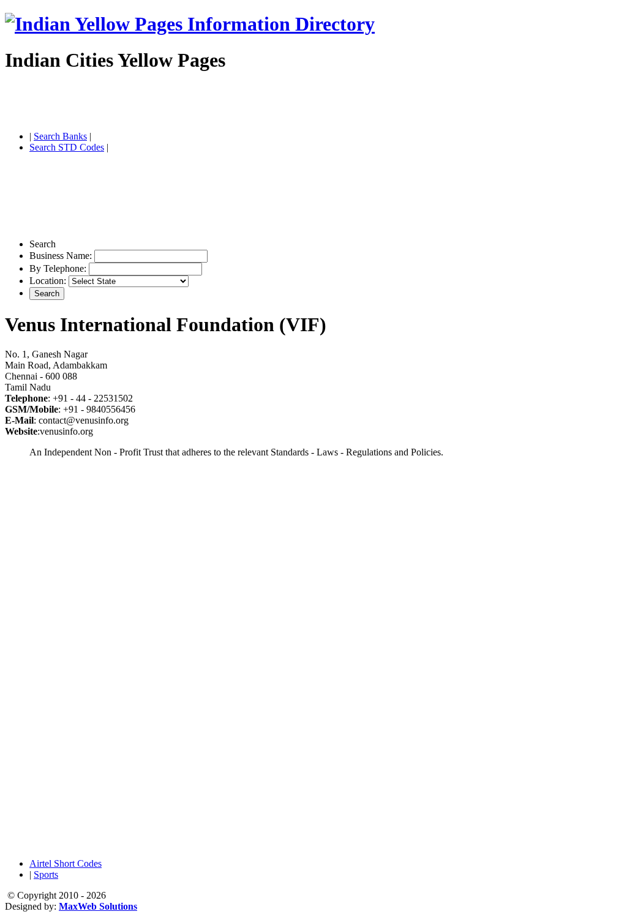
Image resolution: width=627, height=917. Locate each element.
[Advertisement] (148, 102)
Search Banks (60, 136)
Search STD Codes (66, 147)
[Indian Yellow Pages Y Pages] (190, 24)
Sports (46, 874)
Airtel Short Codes (65, 863)
